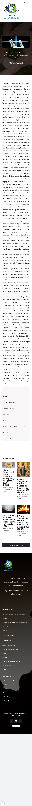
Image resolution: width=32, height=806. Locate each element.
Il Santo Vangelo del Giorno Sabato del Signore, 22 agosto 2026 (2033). (23, 485)
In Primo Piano (8, 427)
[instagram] (10, 438)
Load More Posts (16, 545)
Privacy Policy (16, 726)
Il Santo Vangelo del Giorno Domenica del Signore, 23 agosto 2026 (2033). (8, 477)
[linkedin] (20, 721)
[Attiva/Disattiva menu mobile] (29, 3)
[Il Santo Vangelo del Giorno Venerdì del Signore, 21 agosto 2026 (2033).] (23, 509)
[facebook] (4, 438)
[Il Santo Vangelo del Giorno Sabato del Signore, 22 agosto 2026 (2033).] (23, 469)
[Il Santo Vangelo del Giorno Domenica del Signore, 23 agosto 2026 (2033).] (8, 465)
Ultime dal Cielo (20, 427)
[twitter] (7, 438)
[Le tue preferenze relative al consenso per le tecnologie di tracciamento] (2, 803)
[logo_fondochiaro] (8, 560)
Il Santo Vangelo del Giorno (7, 489)
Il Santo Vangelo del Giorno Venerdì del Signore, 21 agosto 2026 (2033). (23, 522)
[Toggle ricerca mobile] (25, 3)
